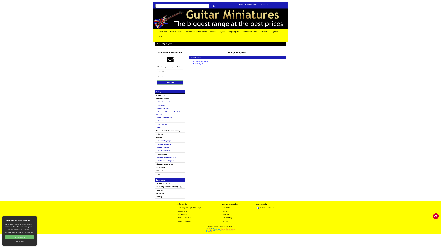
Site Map (225, 211)
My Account (160, 193)
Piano (160, 36)
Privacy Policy (182, 214)
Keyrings (222, 32)
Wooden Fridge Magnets (201, 62)
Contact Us (226, 208)
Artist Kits (213, 32)
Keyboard (275, 32)
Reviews (225, 221)
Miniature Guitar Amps (249, 32)
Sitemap (159, 197)
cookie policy (29, 232)
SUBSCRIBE (170, 82)
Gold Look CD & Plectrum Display (196, 32)
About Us (159, 190)
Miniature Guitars (175, 32)
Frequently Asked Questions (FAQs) (169, 187)
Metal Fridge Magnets (200, 64)
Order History (227, 218)
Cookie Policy (182, 211)
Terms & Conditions (184, 218)
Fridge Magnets (234, 32)
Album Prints (163, 32)
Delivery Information (163, 183)
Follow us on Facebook (266, 208)
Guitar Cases (264, 32)
